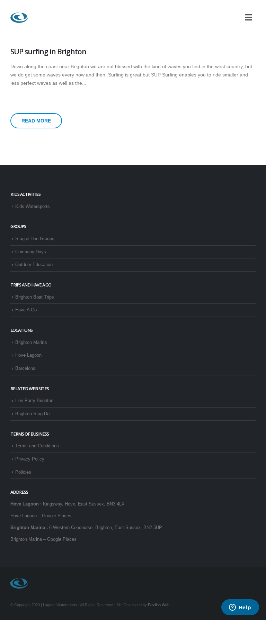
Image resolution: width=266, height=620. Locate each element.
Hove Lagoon (28, 355)
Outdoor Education (34, 264)
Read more (36, 121)
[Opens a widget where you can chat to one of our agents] (240, 608)
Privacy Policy (29, 459)
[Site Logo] (19, 17)
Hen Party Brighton (34, 400)
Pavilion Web (158, 605)
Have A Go (26, 310)
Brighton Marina (31, 342)
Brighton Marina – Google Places (43, 539)
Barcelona (25, 368)
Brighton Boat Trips (34, 297)
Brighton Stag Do (32, 413)
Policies (23, 472)
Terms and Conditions (37, 446)
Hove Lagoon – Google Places (40, 515)
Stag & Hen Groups (34, 238)
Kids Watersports (32, 206)
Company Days (30, 251)
